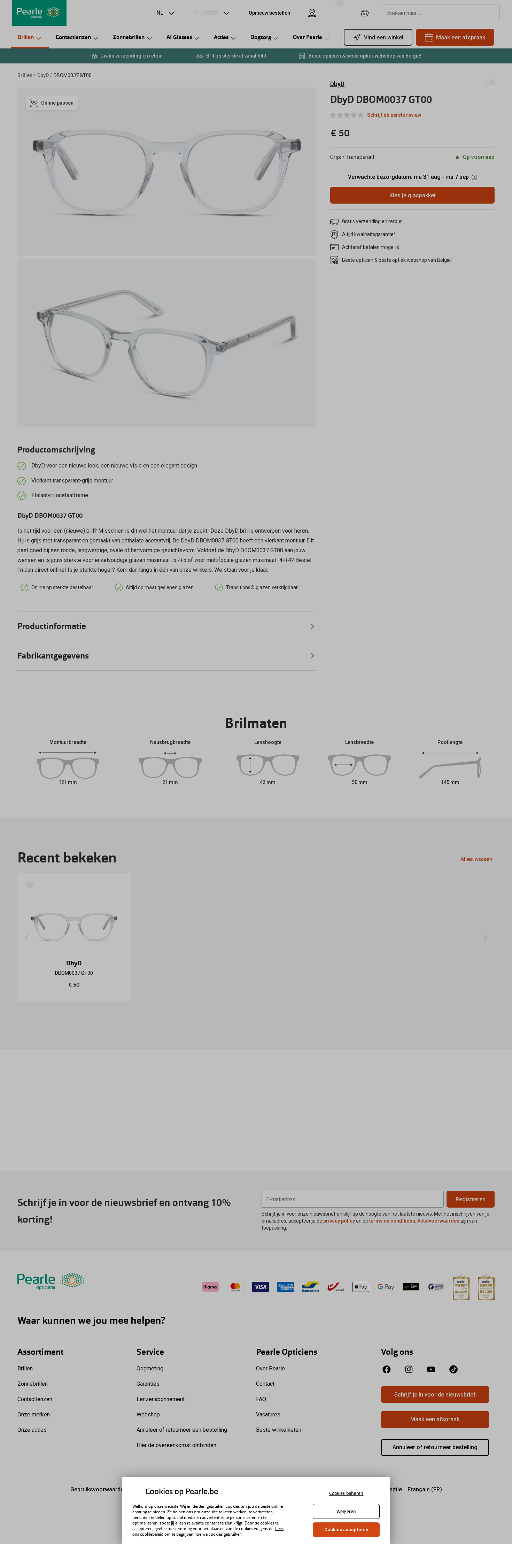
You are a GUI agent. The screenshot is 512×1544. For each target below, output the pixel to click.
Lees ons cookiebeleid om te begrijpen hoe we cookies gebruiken (208, 1531)
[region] (256, 1510)
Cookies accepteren (346, 1529)
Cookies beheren (346, 1493)
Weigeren (346, 1511)
